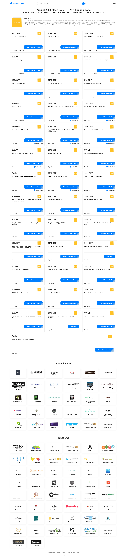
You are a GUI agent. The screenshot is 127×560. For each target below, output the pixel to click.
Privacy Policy (61, 553)
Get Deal (109, 256)
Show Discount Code (33, 47)
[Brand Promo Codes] (17, 3)
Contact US (51, 553)
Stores (114, 3)
